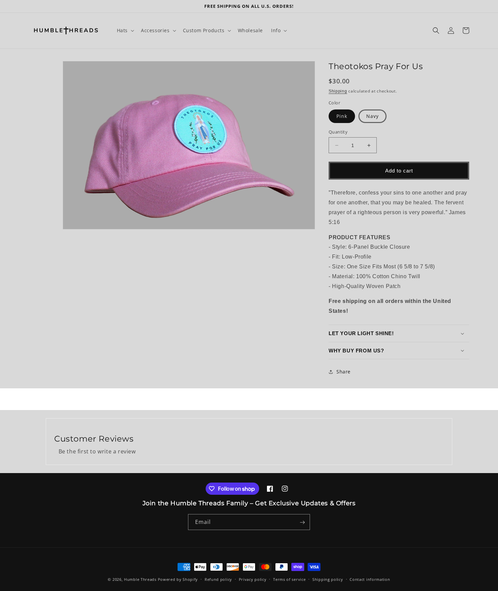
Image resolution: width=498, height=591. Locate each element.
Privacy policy (253, 579)
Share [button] (343, 371)
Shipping (338, 91)
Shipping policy (327, 579)
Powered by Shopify (178, 579)
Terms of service (289, 579)
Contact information (370, 579)
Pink (341, 116)
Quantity (338, 132)
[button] (125, 30)
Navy (372, 116)
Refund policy (218, 579)
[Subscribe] (302, 522)
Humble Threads (140, 579)
